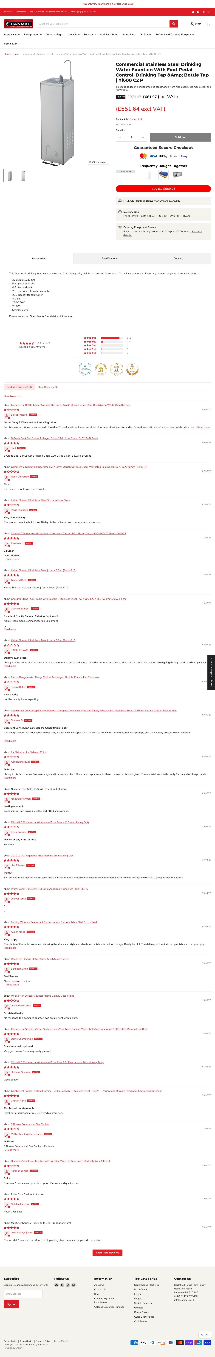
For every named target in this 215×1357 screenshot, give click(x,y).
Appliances (11, 34)
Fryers (137, 1294)
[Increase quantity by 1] (143, 137)
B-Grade (146, 34)
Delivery (178, 258)
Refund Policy (26, 1341)
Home (7, 54)
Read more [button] (203, 427)
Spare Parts (129, 34)
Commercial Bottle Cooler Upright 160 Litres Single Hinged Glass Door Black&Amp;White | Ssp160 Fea (70, 405)
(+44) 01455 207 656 (186, 1296)
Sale (16, 54)
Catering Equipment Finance (83, 12)
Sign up (11, 1304)
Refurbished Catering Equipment (175, 34)
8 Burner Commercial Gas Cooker (30, 1124)
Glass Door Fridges (144, 1316)
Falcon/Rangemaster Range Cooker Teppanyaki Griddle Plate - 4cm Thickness (55, 677)
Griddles (138, 1307)
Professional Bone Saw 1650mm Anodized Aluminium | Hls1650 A (49, 889)
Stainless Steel (109, 34)
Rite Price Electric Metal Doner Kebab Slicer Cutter (40, 959)
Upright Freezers (143, 1303)
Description (38, 258)
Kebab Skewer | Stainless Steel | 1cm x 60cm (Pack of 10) (43, 570)
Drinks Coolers (141, 1312)
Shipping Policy (43, 1341)
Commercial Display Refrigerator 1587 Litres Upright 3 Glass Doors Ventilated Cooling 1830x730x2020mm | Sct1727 (79, 467)
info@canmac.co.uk (184, 1300)
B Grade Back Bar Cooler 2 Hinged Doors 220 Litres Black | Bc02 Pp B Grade (54, 438)
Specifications (109, 258)
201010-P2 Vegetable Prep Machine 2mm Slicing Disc (42, 855)
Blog (31, 12)
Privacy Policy (10, 1341)
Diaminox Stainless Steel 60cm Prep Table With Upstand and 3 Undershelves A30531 (60, 1161)
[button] (90, 338)
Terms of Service (61, 1341)
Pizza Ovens (140, 1289)
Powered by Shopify (13, 1347)
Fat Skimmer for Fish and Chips (28, 752)
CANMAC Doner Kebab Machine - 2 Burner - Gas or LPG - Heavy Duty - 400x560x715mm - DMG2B (68, 533)
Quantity (120, 130)
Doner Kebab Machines (146, 1284)
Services (89, 34)
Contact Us (21, 12)
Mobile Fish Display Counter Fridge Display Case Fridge (42, 996)
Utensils (73, 34)
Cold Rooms (140, 1321)
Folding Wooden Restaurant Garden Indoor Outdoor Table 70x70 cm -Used (54, 922)
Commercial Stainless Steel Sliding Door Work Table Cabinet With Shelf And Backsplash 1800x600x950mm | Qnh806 (79, 1029)
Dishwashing (54, 34)
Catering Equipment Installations (51, 12)
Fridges (138, 1298)
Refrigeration (32, 34)
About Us (8, 12)
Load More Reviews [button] (107, 1252)
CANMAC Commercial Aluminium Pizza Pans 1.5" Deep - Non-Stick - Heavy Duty (57, 1062)
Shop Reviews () (48, 387)
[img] (35, 343)
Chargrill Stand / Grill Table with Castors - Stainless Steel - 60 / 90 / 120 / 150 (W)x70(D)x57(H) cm (68, 599)
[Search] (174, 23)
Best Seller (10, 43)
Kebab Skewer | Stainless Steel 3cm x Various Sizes (40, 500)
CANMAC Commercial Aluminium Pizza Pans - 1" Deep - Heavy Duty (50, 822)
